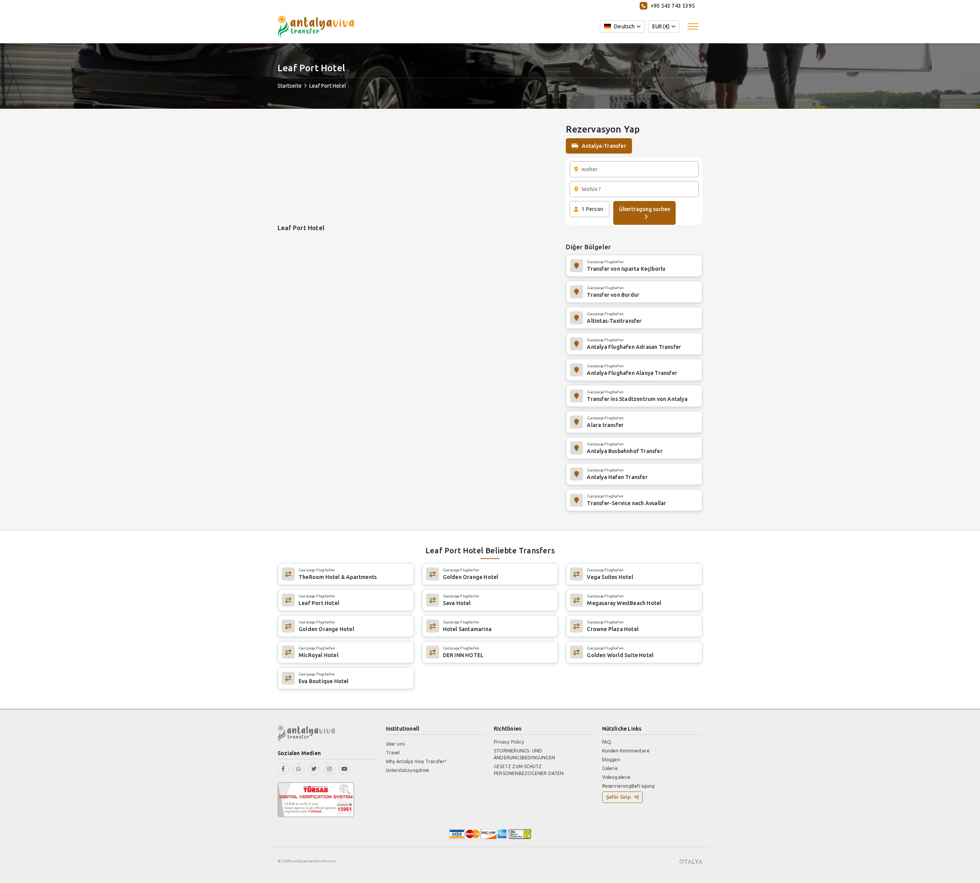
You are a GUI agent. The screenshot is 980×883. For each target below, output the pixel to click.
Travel (393, 752)
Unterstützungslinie (408, 770)
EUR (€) (661, 26)
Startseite (290, 86)
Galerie (610, 768)
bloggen (611, 759)
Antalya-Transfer (604, 146)
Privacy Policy (509, 741)
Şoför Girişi (618, 797)
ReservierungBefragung (628, 785)
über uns (395, 743)
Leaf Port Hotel (327, 86)
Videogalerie (616, 777)
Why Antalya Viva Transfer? (416, 761)
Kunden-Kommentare (626, 750)
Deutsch (624, 26)
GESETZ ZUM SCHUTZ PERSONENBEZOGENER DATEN (529, 770)
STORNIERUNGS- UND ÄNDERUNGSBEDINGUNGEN (524, 754)
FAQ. (607, 741)
